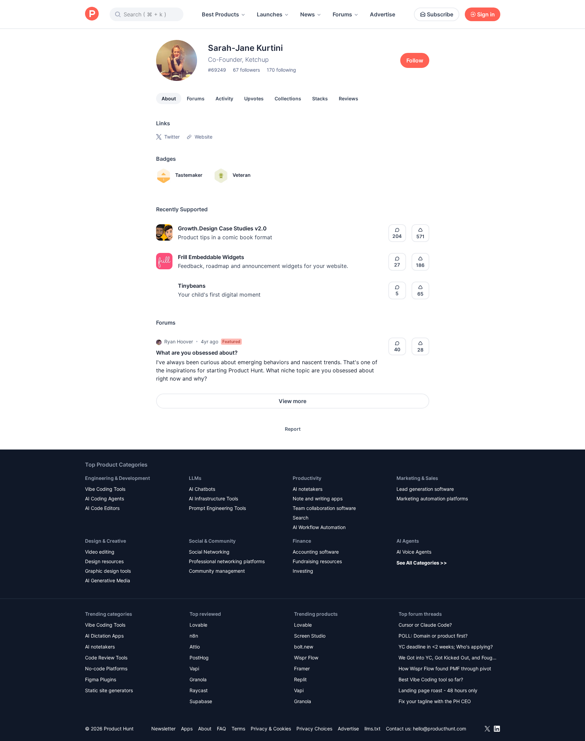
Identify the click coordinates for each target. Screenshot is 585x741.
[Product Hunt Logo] (92, 14)
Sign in (486, 14)
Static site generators (109, 690)
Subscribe (440, 14)
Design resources (104, 561)
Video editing (99, 552)
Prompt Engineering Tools (217, 508)
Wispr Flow (306, 657)
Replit (300, 679)
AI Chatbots (202, 489)
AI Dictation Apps (104, 636)
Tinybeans (192, 285)
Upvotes (254, 98)
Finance (302, 541)
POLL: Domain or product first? (433, 636)
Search (300, 518)
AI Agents (407, 541)
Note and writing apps (318, 498)
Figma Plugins (100, 679)
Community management (217, 571)
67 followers (246, 70)
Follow (414, 60)
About (169, 98)
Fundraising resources (317, 561)
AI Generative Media (107, 580)
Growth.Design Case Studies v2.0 (222, 228)
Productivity (307, 478)
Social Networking (209, 552)
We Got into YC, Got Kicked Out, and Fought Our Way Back (448, 658)
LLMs (195, 478)
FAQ (221, 728)
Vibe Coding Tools (105, 489)
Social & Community (212, 541)
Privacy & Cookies (271, 728)
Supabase (201, 701)
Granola (198, 679)
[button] (159, 342)
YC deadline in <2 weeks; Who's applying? (446, 647)
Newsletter (163, 728)
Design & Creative (105, 541)
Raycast (199, 690)
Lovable (198, 625)
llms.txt (372, 728)
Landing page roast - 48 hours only (438, 690)
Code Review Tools (106, 657)
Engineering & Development (117, 478)
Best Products (220, 14)
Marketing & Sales (417, 478)
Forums (342, 14)
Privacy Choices (314, 728)
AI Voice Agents (413, 552)
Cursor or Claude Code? (425, 625)
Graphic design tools (108, 571)
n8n (194, 636)
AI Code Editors (102, 508)
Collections (288, 98)
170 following (281, 70)
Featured (231, 341)
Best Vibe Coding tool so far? (431, 679)
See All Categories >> (421, 563)
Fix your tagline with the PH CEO (435, 701)
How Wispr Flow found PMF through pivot (445, 668)
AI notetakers (307, 489)
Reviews (348, 98)
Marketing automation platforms (432, 498)
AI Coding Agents (104, 498)
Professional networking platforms (227, 561)
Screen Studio (309, 636)
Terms (238, 728)
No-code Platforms (106, 668)
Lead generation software (425, 489)
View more (292, 401)
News (307, 14)
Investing (303, 571)
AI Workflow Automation (319, 527)
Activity (224, 98)
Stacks (320, 98)
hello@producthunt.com (439, 728)
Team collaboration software (324, 508)
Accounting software (316, 552)
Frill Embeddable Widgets (211, 257)
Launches (269, 14)
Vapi (194, 668)
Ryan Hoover (178, 341)
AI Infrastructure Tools (213, 498)
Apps (187, 728)
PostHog (199, 657)
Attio (195, 647)
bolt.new (303, 647)
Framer (302, 668)
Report (293, 429)
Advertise (382, 14)
